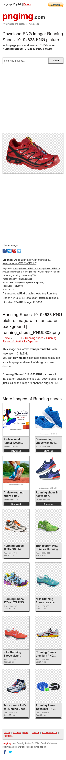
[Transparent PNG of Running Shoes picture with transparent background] (16, 686)
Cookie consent (49, 732)
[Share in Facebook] (5, 251)
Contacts (8, 735)
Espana (27, 4)
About (7, 732)
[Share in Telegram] (9, 251)
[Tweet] (19, 251)
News (25, 732)
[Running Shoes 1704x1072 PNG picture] (16, 579)
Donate (35, 732)
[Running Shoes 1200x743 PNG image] (16, 526)
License (17, 732)
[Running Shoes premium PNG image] (48, 632)
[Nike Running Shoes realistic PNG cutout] (48, 579)
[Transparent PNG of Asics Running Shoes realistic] (48, 526)
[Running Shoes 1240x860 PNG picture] (48, 686)
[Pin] (14, 251)
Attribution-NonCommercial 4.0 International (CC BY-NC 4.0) (27, 261)
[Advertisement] (33, 100)
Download (16, 450)
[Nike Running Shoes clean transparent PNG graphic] (16, 632)
